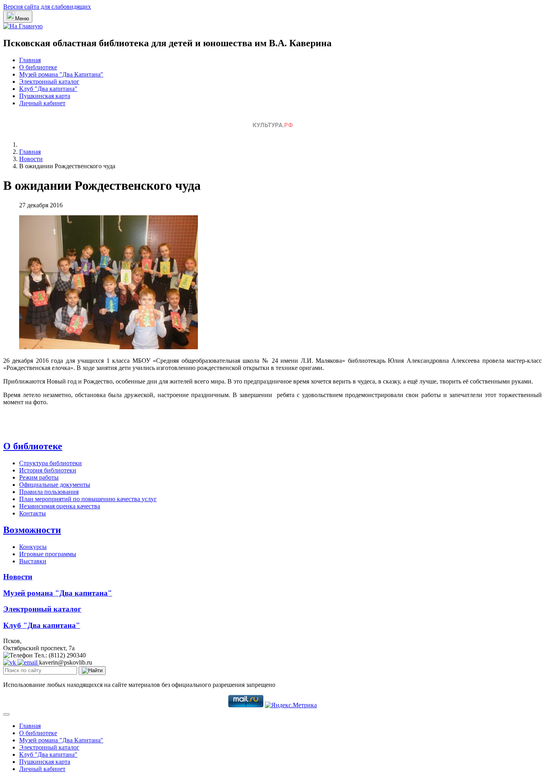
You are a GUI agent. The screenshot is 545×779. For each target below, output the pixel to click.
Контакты (32, 513)
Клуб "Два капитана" (48, 88)
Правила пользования (49, 491)
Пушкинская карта (44, 95)
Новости (17, 576)
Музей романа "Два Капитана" (61, 74)
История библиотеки (47, 470)
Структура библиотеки (50, 463)
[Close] (6, 714)
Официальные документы (54, 484)
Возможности (32, 530)
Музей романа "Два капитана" (57, 593)
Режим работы (39, 477)
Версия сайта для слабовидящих (47, 6)
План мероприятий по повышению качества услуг (88, 499)
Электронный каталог (49, 81)
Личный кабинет (42, 103)
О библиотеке (38, 67)
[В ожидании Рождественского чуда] (108, 347)
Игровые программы (47, 554)
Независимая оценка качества (59, 506)
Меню (22, 19)
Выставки (32, 561)
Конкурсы (33, 546)
